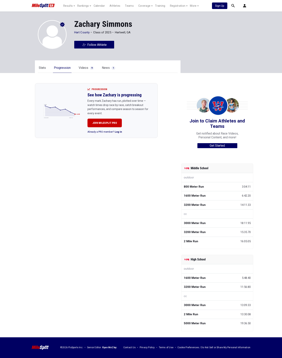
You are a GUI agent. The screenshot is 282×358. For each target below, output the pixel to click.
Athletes (115, 5)
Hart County (82, 32)
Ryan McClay (109, 347)
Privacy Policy (147, 347)
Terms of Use (166, 347)
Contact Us (129, 347)
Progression (62, 68)
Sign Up (219, 5)
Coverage (144, 5)
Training (160, 5)
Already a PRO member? (104, 131)
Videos (85, 68)
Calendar (99, 5)
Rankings (83, 5)
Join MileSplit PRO (104, 122)
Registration (178, 5)
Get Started (217, 145)
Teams (129, 5)
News (108, 68)
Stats (42, 68)
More (193, 5)
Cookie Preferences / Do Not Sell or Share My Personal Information (213, 347)
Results (68, 5)
